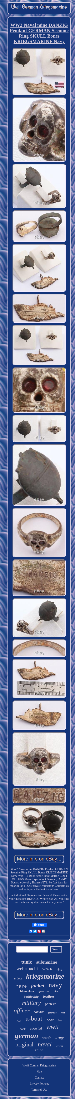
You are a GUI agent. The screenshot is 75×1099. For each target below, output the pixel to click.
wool (47, 968)
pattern (50, 1004)
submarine (46, 962)
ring (59, 969)
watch (46, 1038)
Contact (39, 1077)
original (24, 1044)
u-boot (18, 978)
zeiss (39, 1050)
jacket (37, 986)
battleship (31, 996)
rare (21, 986)
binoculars (27, 991)
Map (39, 1071)
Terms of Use (39, 1089)
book (23, 1029)
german (26, 1036)
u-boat (33, 1018)
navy (55, 985)
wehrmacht (27, 968)
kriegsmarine (45, 976)
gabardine (52, 1013)
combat (39, 1012)
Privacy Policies (39, 1083)
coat (63, 1012)
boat (50, 1020)
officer (22, 1010)
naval (44, 1044)
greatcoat (44, 991)
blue (56, 991)
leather (48, 996)
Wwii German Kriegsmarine (39, 1065)
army (59, 1037)
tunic (26, 962)
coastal (36, 1028)
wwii (52, 1027)
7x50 (18, 1021)
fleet (60, 1020)
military (31, 1002)
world (59, 1046)
